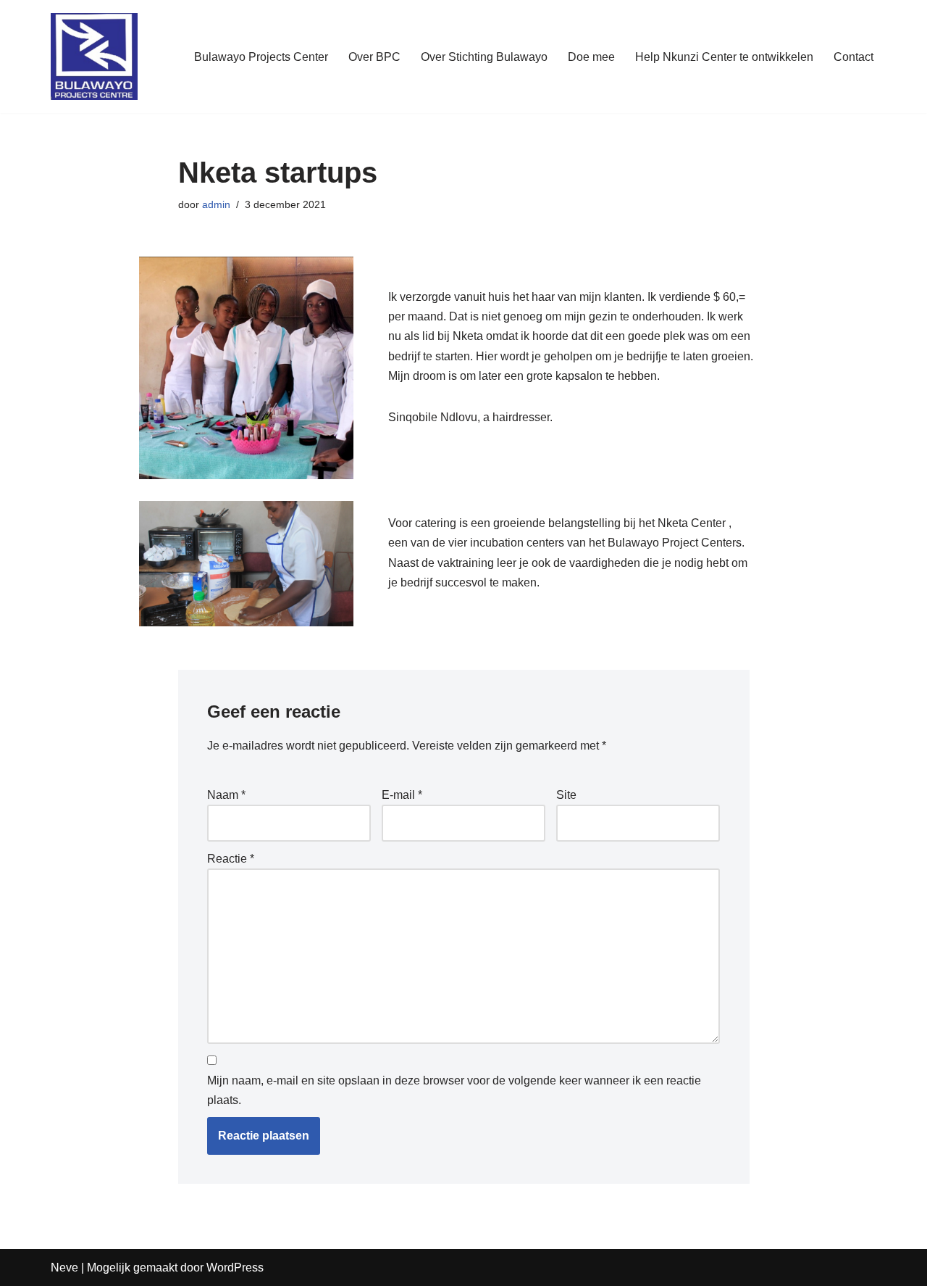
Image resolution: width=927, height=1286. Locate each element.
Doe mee (591, 57)
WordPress (235, 1267)
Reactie (230, 859)
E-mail (402, 795)
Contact (853, 57)
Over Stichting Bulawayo (484, 57)
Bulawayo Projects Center (261, 57)
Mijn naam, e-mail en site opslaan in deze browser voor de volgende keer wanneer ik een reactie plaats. (454, 1090)
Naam (226, 795)
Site (566, 795)
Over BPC (374, 57)
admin (216, 204)
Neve (64, 1267)
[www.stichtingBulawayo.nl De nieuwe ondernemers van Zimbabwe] (94, 56)
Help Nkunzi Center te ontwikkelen (724, 57)
